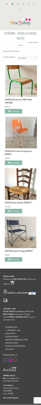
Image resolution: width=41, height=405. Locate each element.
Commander (15, 111)
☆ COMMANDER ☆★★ (12, 330)
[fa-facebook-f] (5, 360)
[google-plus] (10, 360)
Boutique (12, 42)
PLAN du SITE (9, 349)
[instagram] (15, 360)
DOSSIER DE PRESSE (11, 337)
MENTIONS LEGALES (11, 343)
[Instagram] (18, 4)
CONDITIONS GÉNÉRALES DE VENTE (16, 340)
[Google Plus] (12, 4)
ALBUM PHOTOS (10, 333)
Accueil (5, 42)
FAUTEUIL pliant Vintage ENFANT (19, 250)
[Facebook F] (7, 4)
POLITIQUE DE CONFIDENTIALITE (15, 346)
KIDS (18, 42)
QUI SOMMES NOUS (11, 327)
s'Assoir (23, 42)
